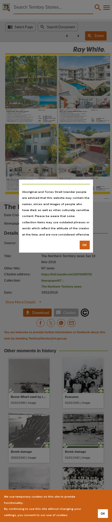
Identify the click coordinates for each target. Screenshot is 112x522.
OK (84, 245)
